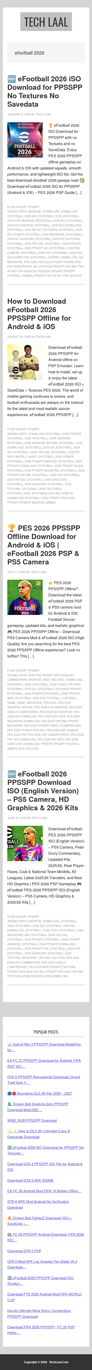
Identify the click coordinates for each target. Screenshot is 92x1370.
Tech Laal (46, 21)
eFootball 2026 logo (41, 930)
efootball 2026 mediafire (45, 234)
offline (44, 958)
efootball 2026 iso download (58, 225)
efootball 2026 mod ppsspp (59, 689)
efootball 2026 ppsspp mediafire (33, 470)
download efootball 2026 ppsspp (54, 434)
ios (74, 257)
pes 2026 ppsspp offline (58, 266)
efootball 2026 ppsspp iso (28, 248)
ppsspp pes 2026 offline (64, 971)
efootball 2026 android (51, 438)
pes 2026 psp (16, 734)
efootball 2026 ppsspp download (48, 944)
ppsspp (57, 271)
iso (81, 257)
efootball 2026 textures (42, 489)
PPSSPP (33, 207)
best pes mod (53, 679)
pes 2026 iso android (56, 712)
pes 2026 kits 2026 (51, 716)
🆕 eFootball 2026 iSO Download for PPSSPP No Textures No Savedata (44, 91)
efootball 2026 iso (50, 220)
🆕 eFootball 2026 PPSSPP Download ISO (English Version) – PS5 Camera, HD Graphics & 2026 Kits (43, 790)
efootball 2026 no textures (57, 239)
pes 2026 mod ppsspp (45, 967)
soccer (75, 275)
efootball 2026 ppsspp (62, 243)
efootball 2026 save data (47, 479)
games (66, 257)
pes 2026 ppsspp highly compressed (52, 725)
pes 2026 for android (51, 707)
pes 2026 (30, 262)
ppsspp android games (38, 502)
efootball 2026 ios (40, 447)
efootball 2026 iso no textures (32, 230)
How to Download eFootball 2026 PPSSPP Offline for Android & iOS (39, 313)
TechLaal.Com (58, 1362)
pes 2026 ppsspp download (59, 262)
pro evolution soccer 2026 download (37, 976)
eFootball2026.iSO (46, 493)
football (53, 698)
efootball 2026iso (45, 257)
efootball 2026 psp (36, 253)
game (21, 703)
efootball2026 (18, 493)
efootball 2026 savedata (26, 484)
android (34, 211)
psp (65, 275)
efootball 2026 (50, 216)
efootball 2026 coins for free (57, 684)
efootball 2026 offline (25, 243)
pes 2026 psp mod (50, 739)
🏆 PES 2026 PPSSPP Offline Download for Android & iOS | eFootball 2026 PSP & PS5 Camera (43, 545)
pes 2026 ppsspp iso (22, 266)
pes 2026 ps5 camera (62, 730)
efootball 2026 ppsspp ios (28, 948)
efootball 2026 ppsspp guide (60, 466)
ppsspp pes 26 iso (47, 275)
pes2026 (44, 271)
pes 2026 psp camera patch (49, 734)
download (51, 211)
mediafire (15, 262)
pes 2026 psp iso (32, 971)
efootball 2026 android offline (32, 443)
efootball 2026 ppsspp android (32, 461)
